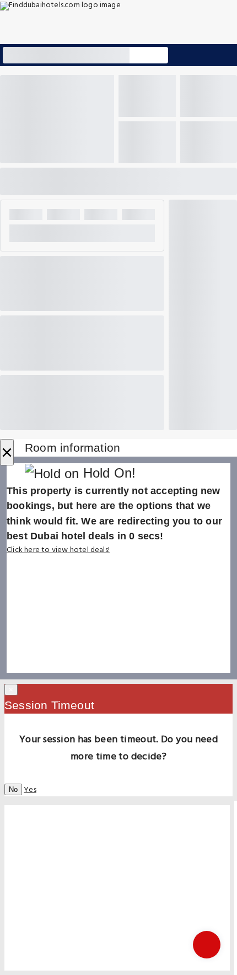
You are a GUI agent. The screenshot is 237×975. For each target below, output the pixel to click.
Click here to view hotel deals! (58, 550)
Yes (30, 790)
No (13, 789)
